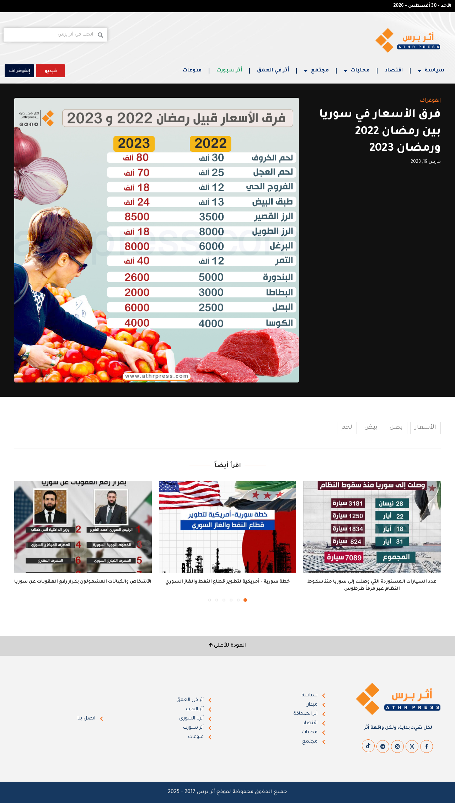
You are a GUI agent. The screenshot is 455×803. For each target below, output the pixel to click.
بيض (371, 427)
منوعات (192, 71)
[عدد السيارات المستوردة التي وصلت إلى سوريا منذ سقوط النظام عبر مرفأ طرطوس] (372, 527)
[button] (24, 541)
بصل (396, 427)
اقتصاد (394, 71)
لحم (347, 427)
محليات (360, 71)
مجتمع (320, 71)
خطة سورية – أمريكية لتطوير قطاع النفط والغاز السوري (227, 581)
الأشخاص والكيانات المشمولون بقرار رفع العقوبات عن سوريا (82, 581)
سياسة (434, 71)
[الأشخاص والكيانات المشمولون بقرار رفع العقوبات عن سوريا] (83, 527)
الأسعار (425, 427)
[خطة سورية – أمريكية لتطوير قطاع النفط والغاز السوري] (227, 527)
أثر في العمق (273, 71)
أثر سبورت (229, 71)
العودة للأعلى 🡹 (228, 646)
